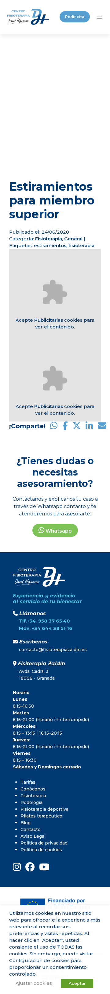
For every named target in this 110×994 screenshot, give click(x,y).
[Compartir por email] (102, 426)
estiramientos (50, 245)
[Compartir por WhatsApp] (54, 426)
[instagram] (17, 867)
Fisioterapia (48, 239)
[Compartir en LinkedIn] (89, 426)
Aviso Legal (33, 836)
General (73, 239)
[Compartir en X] (76, 426)
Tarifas (27, 782)
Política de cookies (41, 849)
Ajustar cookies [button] (34, 983)
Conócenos (33, 789)
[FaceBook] (30, 867)
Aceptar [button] (77, 983)
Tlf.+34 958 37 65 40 (44, 621)
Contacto (30, 829)
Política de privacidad (44, 843)
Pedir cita (74, 16)
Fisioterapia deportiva (44, 809)
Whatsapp (58, 531)
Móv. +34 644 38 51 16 (45, 628)
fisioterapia (81, 245)
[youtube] (44, 867)
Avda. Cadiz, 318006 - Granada (37, 675)
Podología (31, 802)
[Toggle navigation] (99, 16)
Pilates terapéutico (41, 816)
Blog (25, 822)
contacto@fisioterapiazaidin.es (53, 649)
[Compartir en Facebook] (65, 426)
